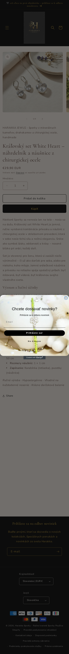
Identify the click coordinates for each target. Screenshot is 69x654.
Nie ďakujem (34, 341)
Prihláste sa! (34, 333)
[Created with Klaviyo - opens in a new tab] (35, 357)
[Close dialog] (66, 298)
